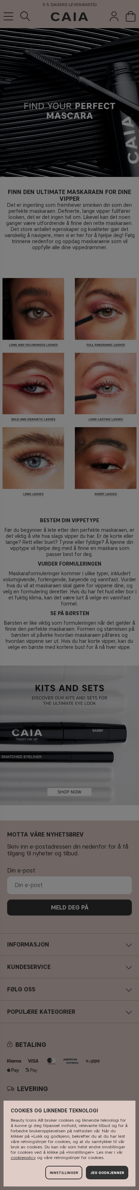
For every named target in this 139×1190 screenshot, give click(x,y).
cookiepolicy (23, 1157)
